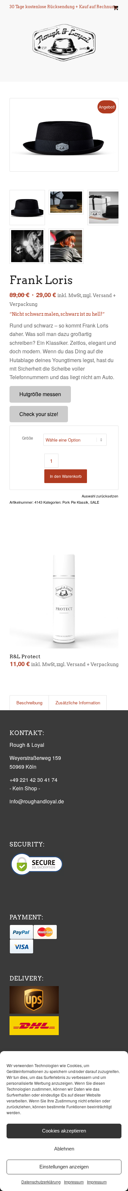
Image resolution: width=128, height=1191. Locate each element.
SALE (94, 502)
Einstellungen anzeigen (64, 1166)
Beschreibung (29, 702)
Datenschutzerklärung (41, 1181)
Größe (27, 438)
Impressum (74, 1181)
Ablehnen (64, 1148)
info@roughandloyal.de (37, 801)
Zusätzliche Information (77, 702)
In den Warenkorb (66, 476)
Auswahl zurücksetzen (100, 496)
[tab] (29, 702)
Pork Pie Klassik (75, 502)
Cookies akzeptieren (64, 1130)
